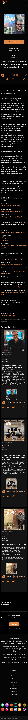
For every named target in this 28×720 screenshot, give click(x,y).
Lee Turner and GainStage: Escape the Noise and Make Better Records (12, 367)
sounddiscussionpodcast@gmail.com (13, 287)
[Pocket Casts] (2, 710)
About (14, 679)
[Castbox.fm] (11, 706)
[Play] (3, 75)
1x (13, 406)
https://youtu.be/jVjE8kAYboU (11, 211)
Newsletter (14, 688)
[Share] (24, 79)
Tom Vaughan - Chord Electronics (14, 544)
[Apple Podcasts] (7, 706)
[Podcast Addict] (11, 710)
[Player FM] (7, 710)
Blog (14, 685)
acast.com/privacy (16, 319)
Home (14, 673)
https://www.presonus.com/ (17, 268)
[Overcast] (19, 706)
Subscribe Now (14, 42)
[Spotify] (2, 706)
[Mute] (26, 75)
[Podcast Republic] (15, 710)
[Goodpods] (24, 706)
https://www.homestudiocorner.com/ (13, 232)
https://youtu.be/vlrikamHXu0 (11, 206)
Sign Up (14, 624)
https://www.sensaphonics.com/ (12, 264)
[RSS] (19, 710)
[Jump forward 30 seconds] (7, 79)
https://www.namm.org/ (14, 259)
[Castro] (15, 706)
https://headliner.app (8, 316)
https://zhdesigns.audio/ (18, 277)
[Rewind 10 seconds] (2, 79)
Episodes (14, 676)
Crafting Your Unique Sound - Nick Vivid (14, 662)
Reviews (14, 682)
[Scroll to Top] (25, 712)
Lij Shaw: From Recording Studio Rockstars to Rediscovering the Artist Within (13, 457)
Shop (15, 694)
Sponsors (14, 691)
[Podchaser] (24, 710)
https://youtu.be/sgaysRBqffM (11, 217)
